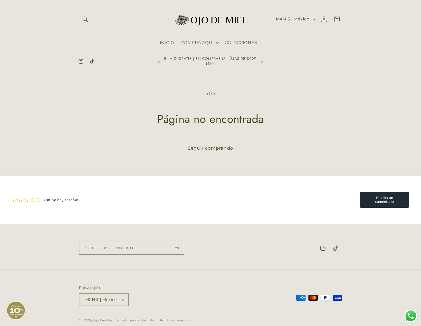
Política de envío (175, 320)
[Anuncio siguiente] (262, 61)
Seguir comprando (210, 148)
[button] (85, 19)
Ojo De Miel (103, 320)
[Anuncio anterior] (158, 61)
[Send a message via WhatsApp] (411, 316)
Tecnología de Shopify (134, 320)
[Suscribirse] (177, 248)
